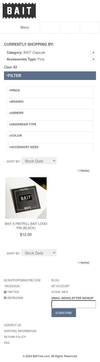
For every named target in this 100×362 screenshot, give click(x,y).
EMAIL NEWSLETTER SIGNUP (72, 298)
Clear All (10, 67)
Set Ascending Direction (61, 161)
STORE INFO (59, 292)
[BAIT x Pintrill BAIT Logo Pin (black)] (26, 198)
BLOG (55, 280)
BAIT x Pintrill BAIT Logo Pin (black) (26, 225)
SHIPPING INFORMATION (20, 331)
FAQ (6, 343)
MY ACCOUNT (60, 286)
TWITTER (13, 292)
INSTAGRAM (15, 298)
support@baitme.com (23, 280)
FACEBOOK (12, 286)
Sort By (13, 161)
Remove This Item (93, 52)
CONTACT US (12, 325)
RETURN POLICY (15, 337)
